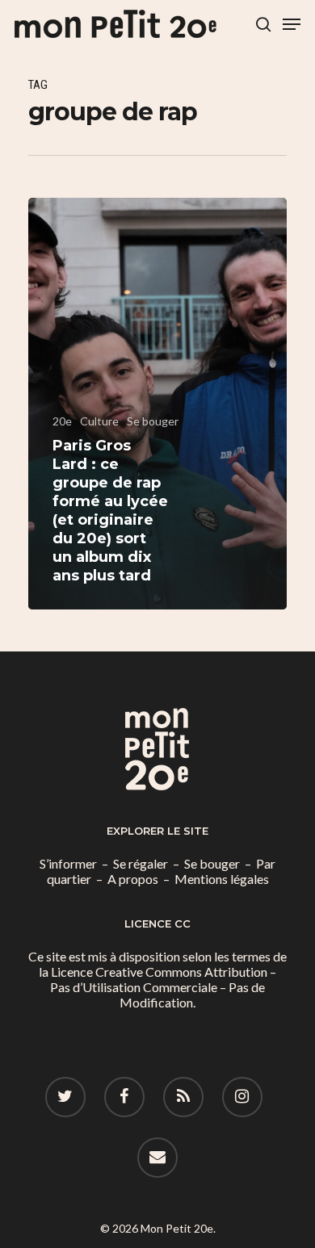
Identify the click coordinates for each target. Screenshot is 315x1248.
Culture (99, 421)
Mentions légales (221, 878)
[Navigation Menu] (291, 24)
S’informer (68, 863)
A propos (132, 878)
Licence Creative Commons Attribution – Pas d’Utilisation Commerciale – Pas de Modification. (163, 987)
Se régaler (140, 863)
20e (62, 421)
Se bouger (152, 421)
